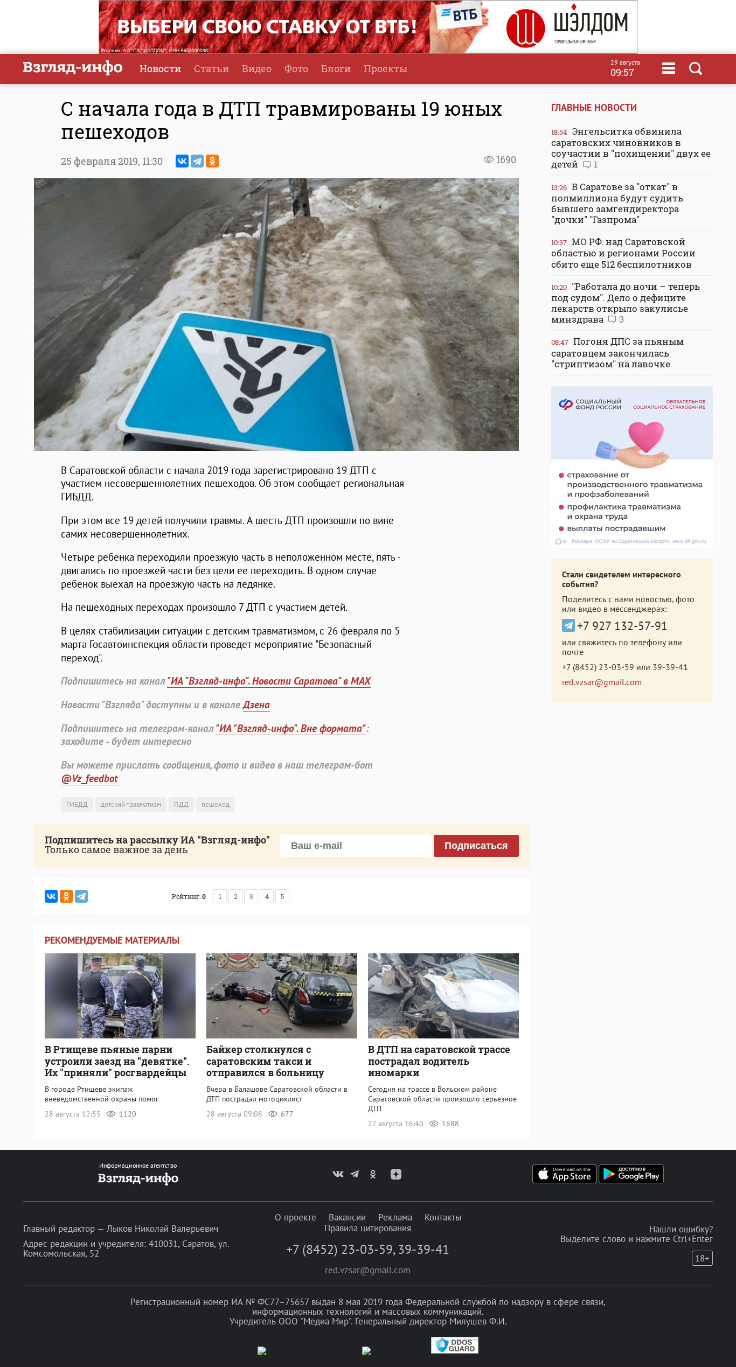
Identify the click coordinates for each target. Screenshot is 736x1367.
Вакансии (347, 1217)
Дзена (256, 704)
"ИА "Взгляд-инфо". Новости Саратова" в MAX (269, 680)
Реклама (395, 1217)
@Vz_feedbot (89, 778)
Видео (257, 68)
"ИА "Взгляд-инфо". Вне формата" (291, 728)
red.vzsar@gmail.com (602, 681)
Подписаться (476, 845)
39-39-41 (670, 666)
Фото (296, 68)
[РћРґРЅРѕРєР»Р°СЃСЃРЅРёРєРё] (212, 161)
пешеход (216, 804)
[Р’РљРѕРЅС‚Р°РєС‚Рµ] (182, 161)
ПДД (181, 804)
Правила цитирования (367, 1228)
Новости (160, 68)
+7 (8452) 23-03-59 (598, 666)
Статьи (211, 68)
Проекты (385, 68)
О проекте (295, 1217)
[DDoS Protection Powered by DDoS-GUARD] (454, 1351)
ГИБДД (77, 804)
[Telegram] (197, 161)
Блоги (336, 68)
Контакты (443, 1217)
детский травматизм (131, 804)
